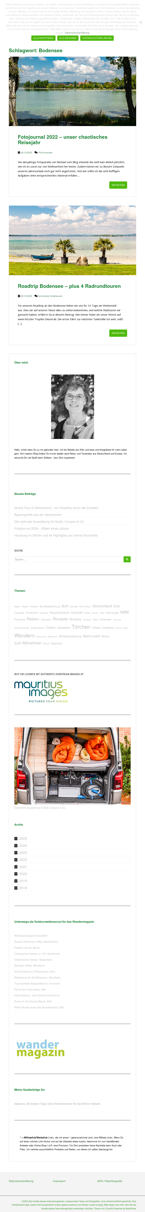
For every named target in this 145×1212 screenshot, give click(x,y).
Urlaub (96, 628)
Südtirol (51, 628)
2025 (23, 838)
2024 (23, 845)
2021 (23, 866)
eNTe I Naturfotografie (109, 1181)
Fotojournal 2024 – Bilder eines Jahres (41, 528)
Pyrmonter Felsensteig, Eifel (30, 989)
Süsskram (63, 628)
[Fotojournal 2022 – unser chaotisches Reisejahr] (72, 91)
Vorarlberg (108, 627)
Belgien (34, 606)
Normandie (112, 612)
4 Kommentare (44, 152)
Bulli (65, 605)
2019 (23, 880)
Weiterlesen (118, 185)
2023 (23, 852)
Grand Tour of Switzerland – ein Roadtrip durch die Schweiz (56, 507)
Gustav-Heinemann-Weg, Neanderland (36, 941)
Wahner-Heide (121, 628)
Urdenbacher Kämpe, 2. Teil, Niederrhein (37, 953)
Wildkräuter (52, 636)
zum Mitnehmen (28, 642)
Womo (106, 636)
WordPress (131, 1208)
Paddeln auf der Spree (27, 947)
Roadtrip (75, 619)
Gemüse (43, 612)
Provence (19, 619)
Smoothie (117, 619)
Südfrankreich (38, 627)
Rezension (46, 619)
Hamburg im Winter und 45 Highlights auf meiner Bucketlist (56, 535)
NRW (124, 612)
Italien (87, 612)
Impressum (59, 1181)
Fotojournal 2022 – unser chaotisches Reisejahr (63, 139)
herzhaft (77, 612)
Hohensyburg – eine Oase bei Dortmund (37, 995)
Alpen (17, 606)
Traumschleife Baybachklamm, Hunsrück (37, 983)
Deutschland (102, 605)
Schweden (106, 619)
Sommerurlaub (21, 627)
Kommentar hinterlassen (49, 296)
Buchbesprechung (50, 606)
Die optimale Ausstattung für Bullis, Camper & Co (49, 521)
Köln (102, 612)
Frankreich (32, 612)
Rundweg (87, 619)
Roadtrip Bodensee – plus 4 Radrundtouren (69, 285)
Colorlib (109, 1208)
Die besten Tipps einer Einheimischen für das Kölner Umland (63, 1103)
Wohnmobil (91, 635)
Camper (74, 606)
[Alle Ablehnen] (140, 22)
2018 (23, 887)
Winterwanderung (70, 636)
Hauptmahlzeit (59, 612)
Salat (95, 619)
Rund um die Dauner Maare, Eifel (33, 1001)
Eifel (117, 606)
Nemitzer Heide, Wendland (29, 965)
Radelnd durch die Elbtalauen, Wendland (37, 977)
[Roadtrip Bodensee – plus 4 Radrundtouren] (72, 240)
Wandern (24, 635)
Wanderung (41, 636)
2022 (23, 859)
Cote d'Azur (85, 606)
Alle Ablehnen (67, 38)
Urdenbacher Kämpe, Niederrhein (33, 959)
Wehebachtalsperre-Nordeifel (30, 935)
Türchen (81, 626)
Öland (46, 643)
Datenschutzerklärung (21, 1181)
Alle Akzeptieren (43, 38)
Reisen (33, 618)
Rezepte (60, 618)
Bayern (25, 606)
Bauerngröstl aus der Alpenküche (37, 514)
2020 (23, 873)
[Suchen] (127, 559)
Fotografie (19, 612)
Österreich (56, 643)
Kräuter (95, 613)
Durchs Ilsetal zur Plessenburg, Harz (34, 971)
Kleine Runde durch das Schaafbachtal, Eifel (39, 1007)
